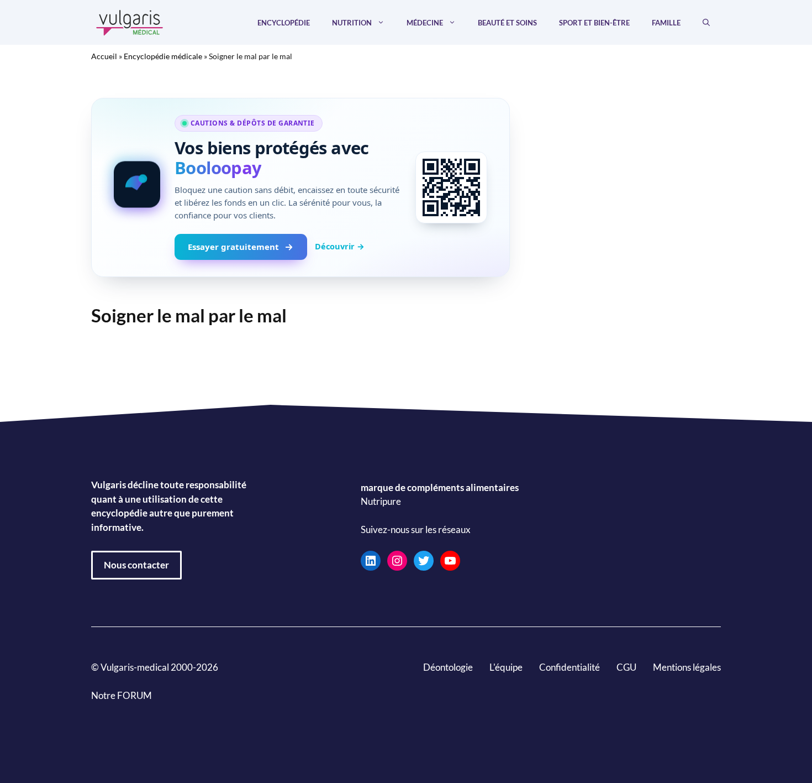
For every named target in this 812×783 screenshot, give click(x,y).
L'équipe (506, 667)
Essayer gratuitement (233, 246)
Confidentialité (569, 667)
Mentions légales (687, 667)
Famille (666, 22)
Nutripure (381, 501)
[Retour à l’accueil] (129, 21)
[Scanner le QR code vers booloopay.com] (451, 187)
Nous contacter (136, 565)
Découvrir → (340, 246)
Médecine (425, 22)
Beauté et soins (507, 22)
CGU (626, 667)
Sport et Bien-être (594, 22)
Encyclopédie (283, 22)
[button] (706, 22)
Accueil (104, 56)
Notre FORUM (121, 695)
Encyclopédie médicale (163, 56)
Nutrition (352, 22)
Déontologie (448, 667)
